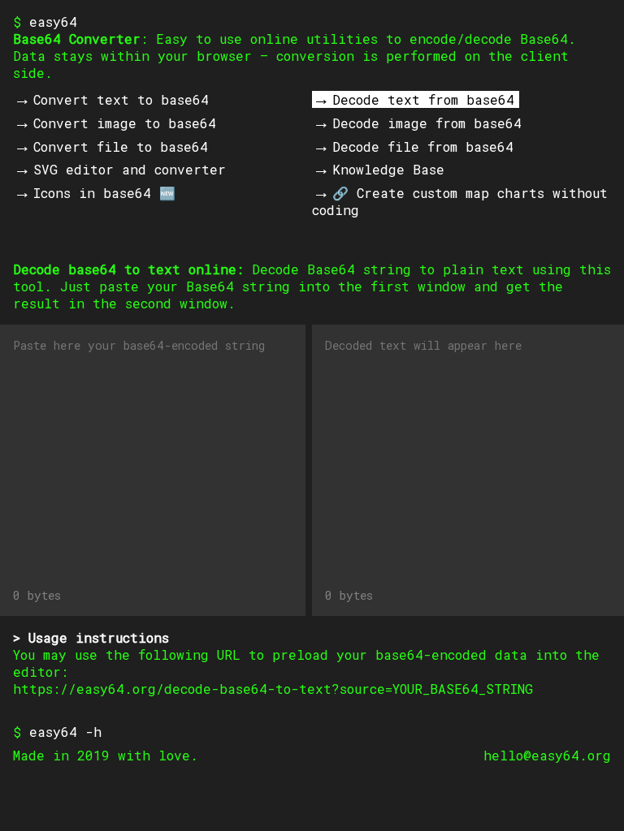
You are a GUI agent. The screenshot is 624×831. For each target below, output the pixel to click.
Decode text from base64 (423, 99)
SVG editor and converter (129, 169)
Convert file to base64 (120, 146)
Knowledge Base (388, 169)
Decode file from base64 (423, 146)
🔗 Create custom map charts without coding (460, 201)
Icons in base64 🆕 (104, 192)
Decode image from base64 (427, 122)
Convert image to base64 (124, 122)
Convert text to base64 (121, 99)
